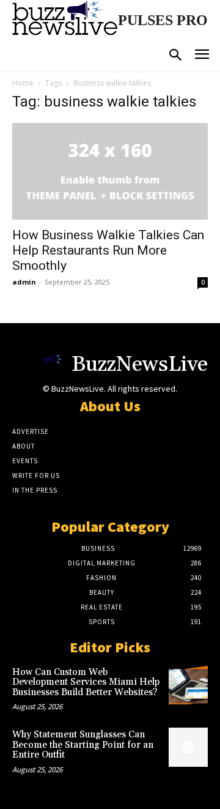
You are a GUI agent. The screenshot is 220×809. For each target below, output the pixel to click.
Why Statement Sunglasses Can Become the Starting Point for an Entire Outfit (82, 745)
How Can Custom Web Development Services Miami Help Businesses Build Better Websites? (86, 682)
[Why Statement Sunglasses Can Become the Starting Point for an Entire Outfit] (188, 747)
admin (24, 281)
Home (23, 83)
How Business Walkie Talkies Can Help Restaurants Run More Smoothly (108, 250)
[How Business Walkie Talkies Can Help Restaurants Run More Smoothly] (110, 171)
